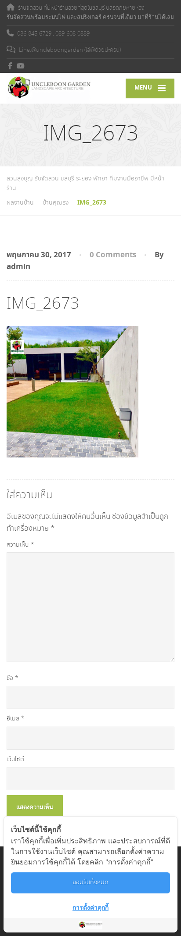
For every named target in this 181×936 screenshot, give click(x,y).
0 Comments (113, 255)
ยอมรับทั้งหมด (90, 882)
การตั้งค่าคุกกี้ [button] (90, 907)
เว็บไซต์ (15, 759)
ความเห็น (20, 544)
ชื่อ (12, 678)
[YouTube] (20, 65)
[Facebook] (10, 65)
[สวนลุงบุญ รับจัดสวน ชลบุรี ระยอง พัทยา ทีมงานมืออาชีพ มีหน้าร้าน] (48, 88)
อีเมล (16, 718)
